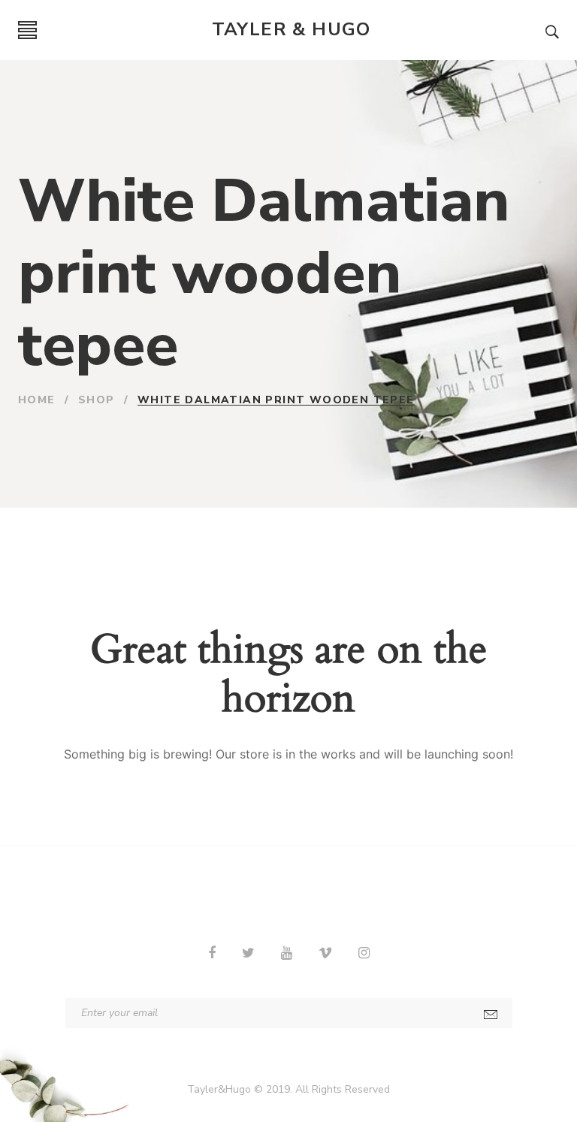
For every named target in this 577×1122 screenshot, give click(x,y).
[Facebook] (212, 953)
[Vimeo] (325, 953)
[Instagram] (364, 953)
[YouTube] (286, 953)
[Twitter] (248, 953)
